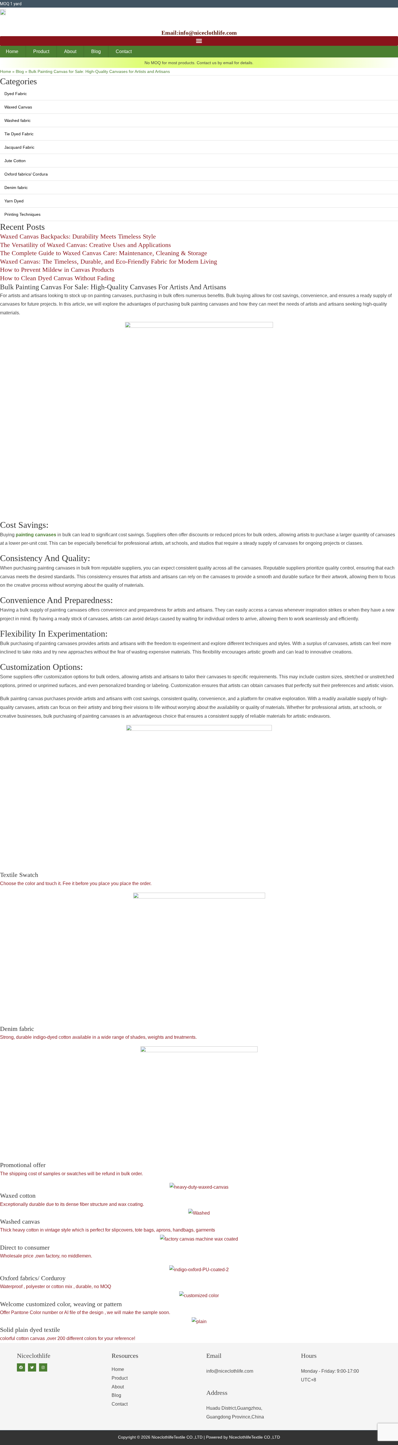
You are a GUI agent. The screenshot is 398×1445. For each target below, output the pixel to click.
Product (41, 51)
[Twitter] (32, 1367)
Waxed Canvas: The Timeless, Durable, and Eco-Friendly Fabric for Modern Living (108, 261)
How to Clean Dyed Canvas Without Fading (57, 278)
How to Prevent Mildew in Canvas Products (57, 269)
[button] (199, 41)
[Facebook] (21, 1367)
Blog (96, 51)
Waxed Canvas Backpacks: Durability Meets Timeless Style (78, 236)
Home (12, 51)
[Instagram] (43, 1367)
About (70, 51)
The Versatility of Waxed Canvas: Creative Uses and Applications (85, 244)
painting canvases (36, 534)
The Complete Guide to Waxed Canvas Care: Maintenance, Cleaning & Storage (103, 253)
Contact (124, 51)
